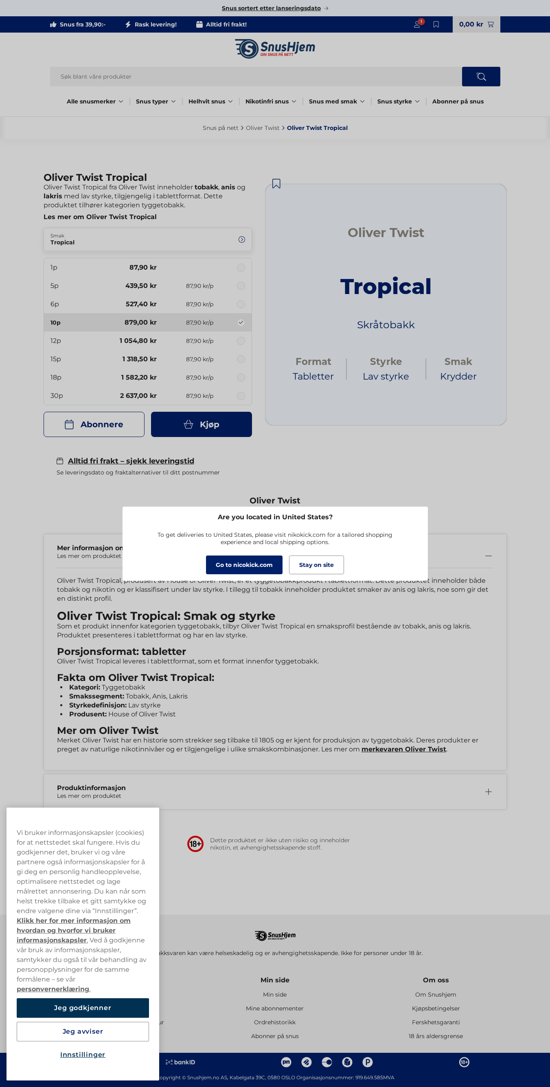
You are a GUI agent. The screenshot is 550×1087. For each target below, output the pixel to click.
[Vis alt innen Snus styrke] (417, 101)
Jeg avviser (83, 1031)
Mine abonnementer (275, 1008)
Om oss (436, 980)
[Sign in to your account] (417, 24)
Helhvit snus (206, 101)
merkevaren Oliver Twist (404, 749)
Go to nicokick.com (244, 565)
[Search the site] (481, 76)
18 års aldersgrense (436, 1036)
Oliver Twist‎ (263, 128)
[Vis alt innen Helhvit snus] (230, 101)
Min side (275, 980)
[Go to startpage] (275, 49)
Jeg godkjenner (82, 1008)
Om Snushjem (435, 994)
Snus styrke (394, 101)
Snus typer (152, 101)
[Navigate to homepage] (275, 932)
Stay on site (316, 565)
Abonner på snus (458, 101)
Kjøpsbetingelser (436, 1008)
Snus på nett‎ (221, 128)
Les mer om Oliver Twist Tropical (100, 217)
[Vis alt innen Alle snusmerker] (121, 101)
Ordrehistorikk (275, 1022)
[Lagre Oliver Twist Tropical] (276, 184)
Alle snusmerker (91, 101)
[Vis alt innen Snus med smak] (362, 101)
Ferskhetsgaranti (436, 1022)
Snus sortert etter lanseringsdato (271, 8)
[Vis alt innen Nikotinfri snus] (294, 101)
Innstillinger (82, 1054)
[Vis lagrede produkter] (436, 24)
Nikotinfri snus (267, 101)
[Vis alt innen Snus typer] (173, 101)
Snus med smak (333, 101)
